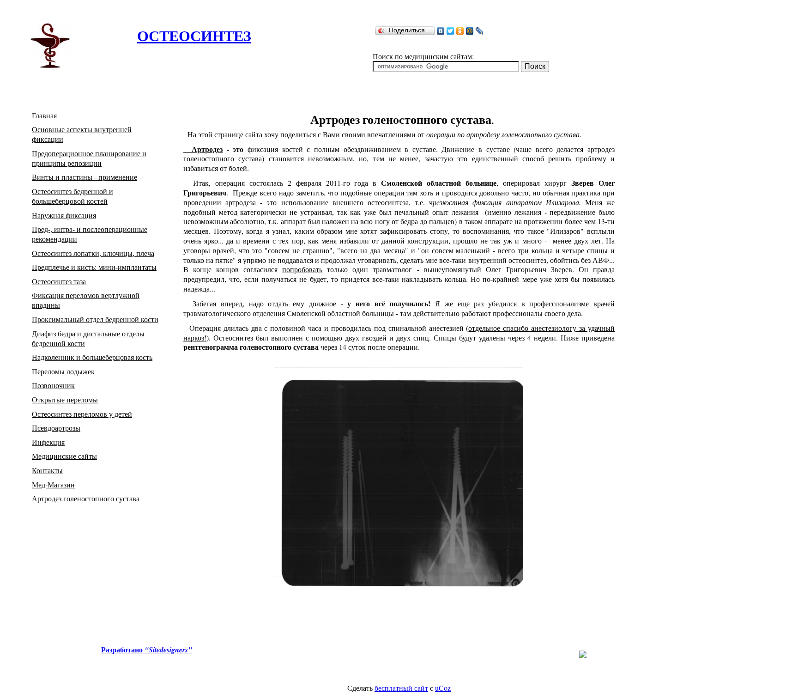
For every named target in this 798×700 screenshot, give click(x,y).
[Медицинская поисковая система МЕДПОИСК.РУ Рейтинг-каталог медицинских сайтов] (582, 655)
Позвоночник (53, 385)
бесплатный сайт (401, 688)
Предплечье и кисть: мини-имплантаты (94, 267)
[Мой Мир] (470, 31)
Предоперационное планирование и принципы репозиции (89, 158)
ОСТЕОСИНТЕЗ (194, 35)
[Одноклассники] (460, 31)
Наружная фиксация (64, 215)
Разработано (146, 649)
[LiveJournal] (479, 31)
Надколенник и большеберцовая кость (92, 357)
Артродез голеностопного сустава (85, 498)
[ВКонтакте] (441, 31)
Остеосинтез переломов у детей (82, 414)
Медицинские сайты (64, 456)
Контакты (47, 470)
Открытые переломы (65, 399)
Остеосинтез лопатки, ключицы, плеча (93, 253)
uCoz (443, 688)
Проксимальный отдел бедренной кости (95, 319)
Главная (44, 115)
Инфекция (48, 442)
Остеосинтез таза (59, 281)
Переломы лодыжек (63, 371)
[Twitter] (450, 31)
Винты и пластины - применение (84, 177)
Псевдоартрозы (56, 427)
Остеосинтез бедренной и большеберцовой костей (72, 196)
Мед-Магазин (53, 484)
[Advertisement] (245, 75)
